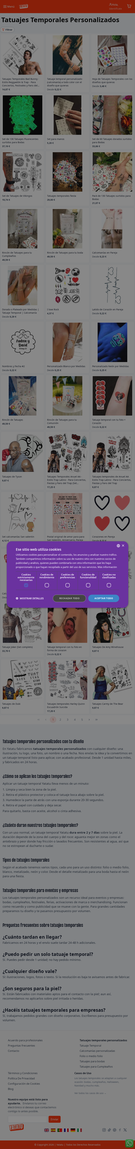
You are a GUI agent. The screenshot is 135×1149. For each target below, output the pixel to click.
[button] (30, 598)
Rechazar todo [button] (69, 598)
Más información (107, 566)
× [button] (123, 545)
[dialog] (67, 574)
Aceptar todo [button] (103, 598)
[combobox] (118, 545)
